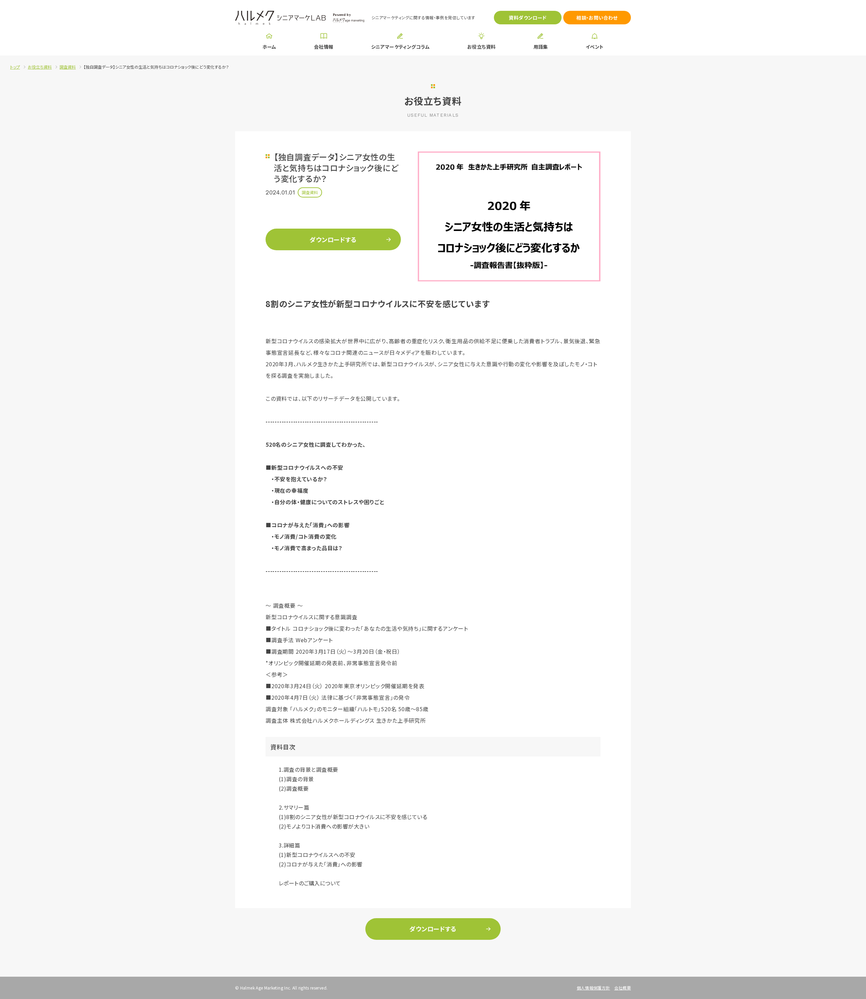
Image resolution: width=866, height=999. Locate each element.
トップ (15, 67)
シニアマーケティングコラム (400, 46)
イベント (595, 46)
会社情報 (324, 46)
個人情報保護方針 (593, 988)
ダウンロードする (333, 239)
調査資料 (68, 67)
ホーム (269, 46)
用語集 (540, 46)
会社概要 (622, 988)
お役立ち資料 (481, 46)
